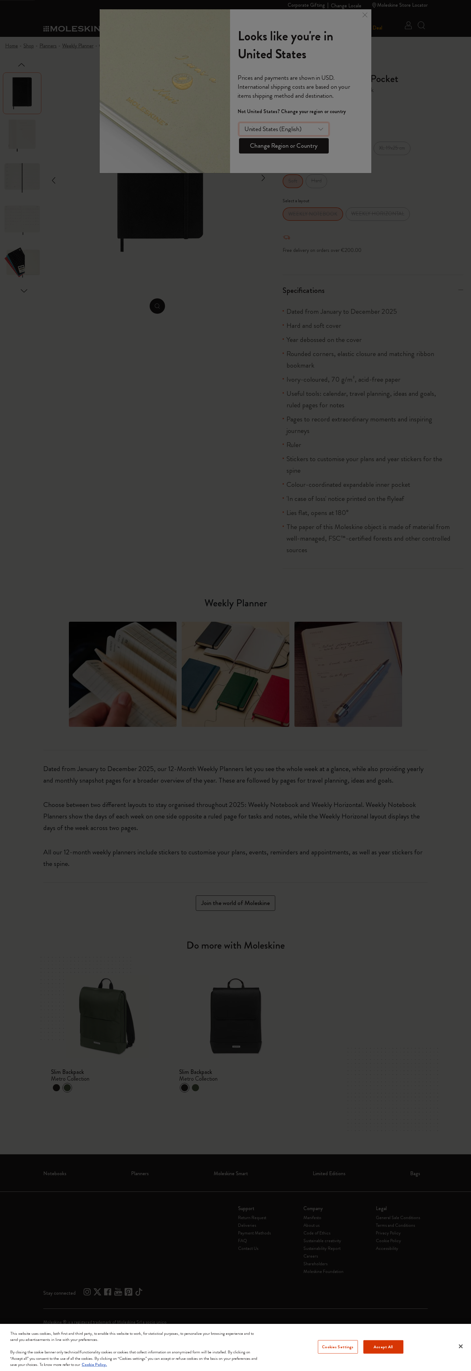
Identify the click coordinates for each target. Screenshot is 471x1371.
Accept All (383, 1347)
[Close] (461, 1346)
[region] (235, 1347)
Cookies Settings (337, 1347)
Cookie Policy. (94, 1364)
